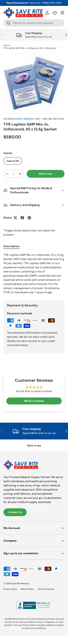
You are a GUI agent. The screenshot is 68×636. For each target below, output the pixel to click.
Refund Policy (27, 589)
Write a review (34, 401)
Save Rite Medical (20, 583)
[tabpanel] (34, 273)
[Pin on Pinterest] (29, 217)
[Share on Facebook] (22, 217)
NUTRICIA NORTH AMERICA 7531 (21, 118)
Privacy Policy (10, 589)
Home (6, 45)
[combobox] (34, 23)
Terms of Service (46, 589)
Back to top (34, 445)
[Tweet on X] (15, 217)
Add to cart (45, 173)
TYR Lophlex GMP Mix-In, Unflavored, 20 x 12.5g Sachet (29, 48)
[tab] (11, 246)
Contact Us (15, 512)
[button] (55, 12)
